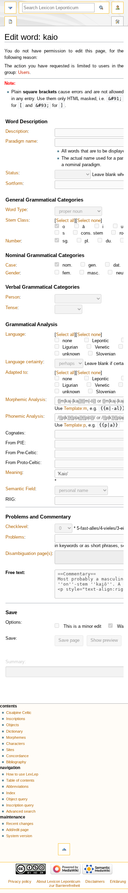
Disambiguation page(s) (28, 553)
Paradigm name (21, 141)
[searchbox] (61, 556)
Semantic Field (20, 489)
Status (11, 173)
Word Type (16, 209)
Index (10, 793)
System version (19, 836)
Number (13, 241)
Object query (17, 799)
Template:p (75, 425)
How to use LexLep (22, 774)
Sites (10, 750)
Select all (65, 220)
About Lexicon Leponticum (58, 881)
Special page (10, 22)
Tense (11, 307)
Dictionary (14, 731)
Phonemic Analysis (24, 416)
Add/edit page (17, 830)
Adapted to (16, 372)
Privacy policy (19, 881)
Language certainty (24, 362)
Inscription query (20, 805)
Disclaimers (95, 881)
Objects (12, 725)
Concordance (17, 756)
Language (15, 334)
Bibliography (16, 762)
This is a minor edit (82, 626)
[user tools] (118, 8)
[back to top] (64, 849)
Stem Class (17, 220)
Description (16, 131)
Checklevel (16, 526)
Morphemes (16, 737)
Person (12, 297)
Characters (15, 743)
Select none (89, 220)
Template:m (75, 408)
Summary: (15, 661)
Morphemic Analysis (25, 399)
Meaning (13, 472)
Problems (14, 537)
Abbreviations (17, 786)
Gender (12, 273)
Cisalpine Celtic (18, 713)
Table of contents (20, 780)
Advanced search (20, 811)
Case (10, 265)
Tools (117, 22)
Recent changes (19, 824)
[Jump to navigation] (10, 8)
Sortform (14, 183)
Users (24, 72)
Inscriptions (15, 719)
